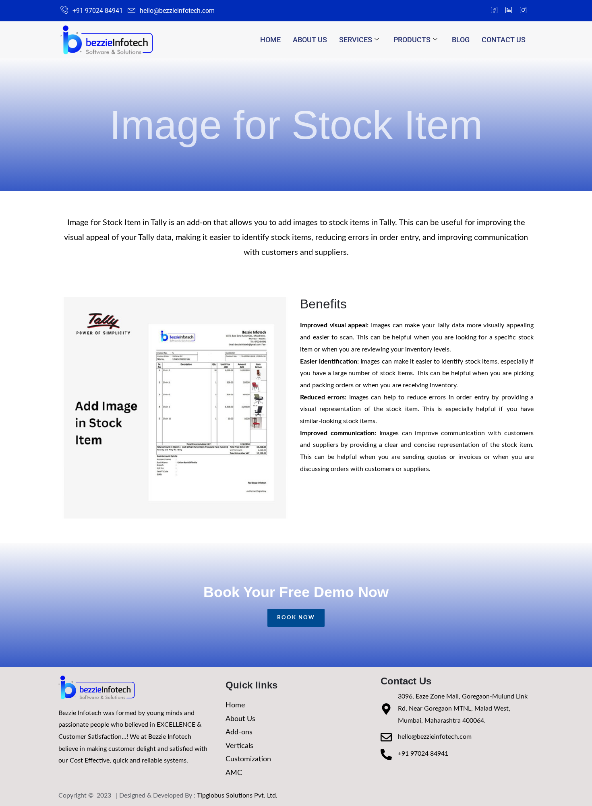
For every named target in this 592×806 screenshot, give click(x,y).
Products (412, 39)
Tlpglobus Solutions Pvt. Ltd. (237, 795)
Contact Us (504, 39)
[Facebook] (494, 11)
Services (355, 39)
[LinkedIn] (509, 11)
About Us (310, 39)
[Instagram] (523, 11)
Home (270, 39)
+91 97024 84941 (423, 753)
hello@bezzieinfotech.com (435, 737)
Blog (461, 39)
